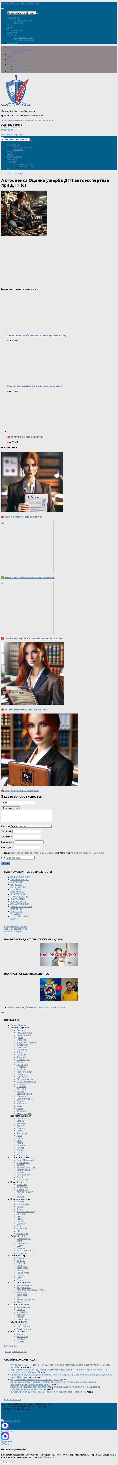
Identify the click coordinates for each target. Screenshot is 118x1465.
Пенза (20, 1216)
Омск (19, 1277)
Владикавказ (23, 1307)
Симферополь (24, 1329)
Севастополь (23, 1326)
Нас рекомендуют (23, 20)
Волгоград (22, 1187)
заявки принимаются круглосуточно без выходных (27, 120)
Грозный (21, 1309)
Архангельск (23, 1162)
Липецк (20, 1138)
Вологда (21, 1165)
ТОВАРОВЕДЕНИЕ (19, 896)
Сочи (19, 1194)
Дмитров (21, 1030)
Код (16, 808)
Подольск (22, 1084)
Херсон (20, 1334)
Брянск (20, 1121)
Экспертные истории (16, 1351)
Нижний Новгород (26, 1211)
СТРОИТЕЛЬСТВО (19, 879)
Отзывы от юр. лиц (23, 37)
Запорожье (22, 1336)
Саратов (21, 1226)
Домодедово (24, 1035)
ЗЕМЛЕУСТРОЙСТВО (21, 906)
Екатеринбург (24, 1238)
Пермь (20, 1219)
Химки (20, 1106)
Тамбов (20, 1148)
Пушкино (21, 1086)
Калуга (20, 1130)
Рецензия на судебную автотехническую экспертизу (37, 335)
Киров (20, 1209)
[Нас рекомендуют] (59, 955)
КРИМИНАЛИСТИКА (20, 877)
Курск (19, 1135)
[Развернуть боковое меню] (2, 1012)
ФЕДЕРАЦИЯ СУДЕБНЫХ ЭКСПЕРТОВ (20, 3)
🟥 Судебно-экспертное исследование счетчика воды (31, 638)
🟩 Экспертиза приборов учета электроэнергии (28, 577)
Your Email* (6, 831)
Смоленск (22, 1145)
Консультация (14, 30)
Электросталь (24, 1113)
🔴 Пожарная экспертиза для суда (20, 790)
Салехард (22, 1243)
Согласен (6, 1462)
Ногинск (21, 1074)
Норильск (22, 1275)
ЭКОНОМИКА (17, 892)
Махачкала (22, 1312)
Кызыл (20, 1270)
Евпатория (22, 1324)
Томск (20, 1280)
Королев (21, 1057)
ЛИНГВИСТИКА (17, 899)
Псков (20, 1177)
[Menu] (2, 8)
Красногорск (23, 1059)
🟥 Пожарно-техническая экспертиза (22, 517)
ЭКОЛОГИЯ (16, 909)
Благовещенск (24, 1285)
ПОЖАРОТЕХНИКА (19, 904)
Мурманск (22, 1172)
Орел (19, 1140)
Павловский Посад (26, 1081)
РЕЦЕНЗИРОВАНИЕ (19, 916)
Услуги (10, 25)
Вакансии (18, 23)
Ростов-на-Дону (25, 1192)
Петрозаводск (24, 1175)
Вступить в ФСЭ (12, 1399)
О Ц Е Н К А (15, 889)
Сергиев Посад (24, 1094)
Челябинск (22, 1253)
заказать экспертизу (11, 134)
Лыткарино (22, 1064)
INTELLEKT (15, 914)
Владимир (22, 1123)
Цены (10, 27)
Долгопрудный (24, 1032)
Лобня (20, 1062)
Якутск (20, 1302)
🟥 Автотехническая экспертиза (25, 437)
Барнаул (21, 1260)
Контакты (12, 42)
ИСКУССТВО (16, 911)
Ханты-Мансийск (25, 1250)
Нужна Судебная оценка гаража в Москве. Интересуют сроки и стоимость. (48, 1392)
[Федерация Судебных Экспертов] (16, 106)
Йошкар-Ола (23, 1204)
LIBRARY (14, 919)
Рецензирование (13, 931)
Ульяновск (22, 1228)
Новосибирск (23, 1273)
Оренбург (21, 1214)
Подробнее (50, 1457)
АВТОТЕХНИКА (15, 173)
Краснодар (22, 1189)
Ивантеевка (23, 1047)
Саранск (21, 1224)
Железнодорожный (27, 1042)
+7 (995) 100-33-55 (10, 127)
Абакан (20, 1258)
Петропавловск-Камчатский (31, 1290)
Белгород (22, 1118)
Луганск (20, 1341)
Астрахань (22, 1184)
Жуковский (22, 1045)
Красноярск (22, 1268)
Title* (4, 802)
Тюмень (21, 1248)
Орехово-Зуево (25, 1079)
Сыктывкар (22, 1179)
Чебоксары (22, 1233)
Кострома (22, 1133)
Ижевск (20, 1201)
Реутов (20, 1091)
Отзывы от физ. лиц (24, 40)
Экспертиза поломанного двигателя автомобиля (34, 386)
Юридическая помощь (15, 926)
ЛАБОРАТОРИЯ (18, 901)
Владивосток (24, 1287)
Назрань (21, 1314)
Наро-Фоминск (24, 1072)
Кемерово (22, 1265)
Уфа (18, 1231)
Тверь (20, 1150)
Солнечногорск (25, 1099)
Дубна (20, 1037)
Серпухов (21, 1096)
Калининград (23, 1170)
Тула (19, 1152)
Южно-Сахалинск (25, 1299)
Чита (19, 1297)
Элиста (20, 1197)
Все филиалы (11, 1346)
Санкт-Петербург (25, 1160)
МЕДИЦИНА (16, 884)
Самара (20, 1221)
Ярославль (22, 1155)
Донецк (21, 1339)
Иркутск (21, 1263)
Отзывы (11, 35)
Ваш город (6, 847)
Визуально (7, 808)
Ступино (21, 1101)
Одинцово (22, 1076)
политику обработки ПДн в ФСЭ (87, 853)
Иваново (21, 1128)
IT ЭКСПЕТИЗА (17, 894)
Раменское (22, 1089)
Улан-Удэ (21, 1292)
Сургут (20, 1246)
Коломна (21, 1054)
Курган (20, 1241)
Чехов (20, 1108)
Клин (19, 1052)
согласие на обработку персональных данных (34, 853)
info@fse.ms (7, 130)
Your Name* (7, 836)
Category (5, 826)
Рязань (20, 1143)
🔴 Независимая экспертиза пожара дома (24, 709)
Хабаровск (22, 1295)
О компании (13, 18)
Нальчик (21, 1317)
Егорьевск (22, 1040)
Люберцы (21, 1067)
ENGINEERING (16, 882)
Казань (20, 1206)
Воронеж (21, 1125)
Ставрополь (23, 1319)
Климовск (22, 1050)
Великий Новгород (26, 1167)
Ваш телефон (8, 842)
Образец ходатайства (15, 929)
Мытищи (21, 1069)
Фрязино (21, 1103)
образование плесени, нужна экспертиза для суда (36, 1379)
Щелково (21, 1111)
